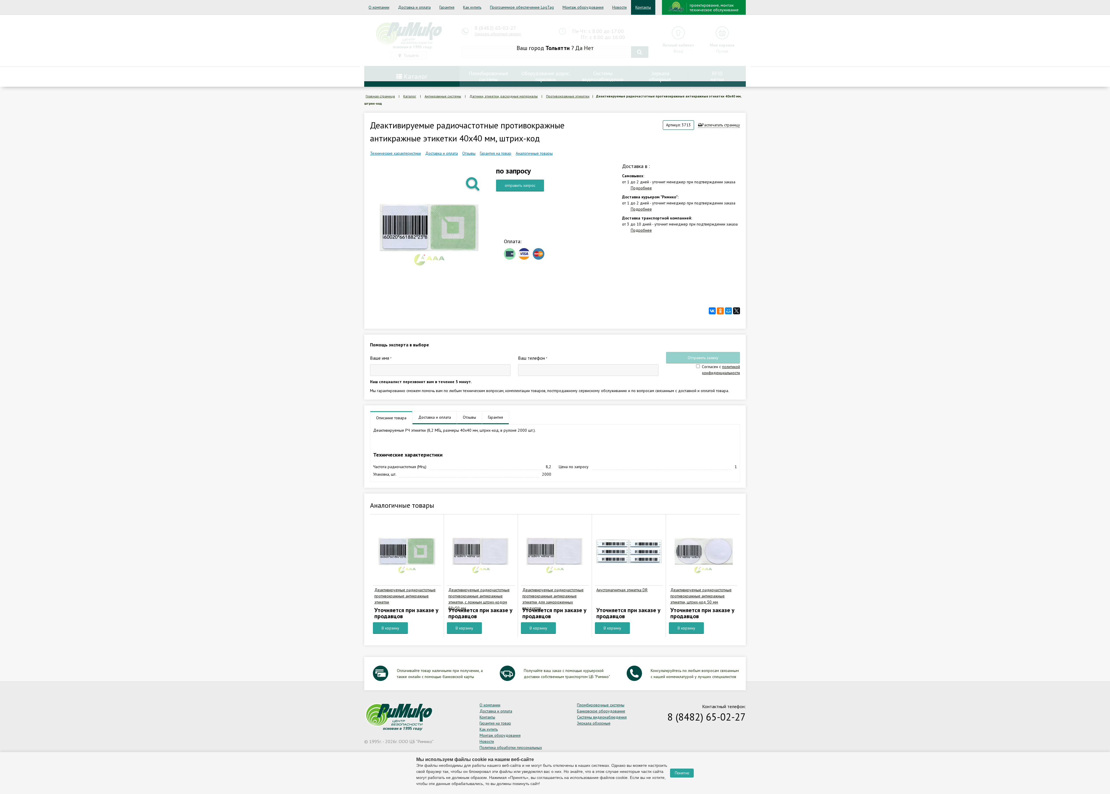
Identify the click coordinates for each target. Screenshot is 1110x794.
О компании (379, 7)
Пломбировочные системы (600, 705)
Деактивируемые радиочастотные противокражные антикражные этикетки (405, 596)
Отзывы (469, 153)
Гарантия (446, 7)
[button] (473, 183)
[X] (736, 310)
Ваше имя (380, 358)
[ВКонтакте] (712, 310)
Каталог (409, 96)
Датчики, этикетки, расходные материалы (503, 96)
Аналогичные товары (534, 153)
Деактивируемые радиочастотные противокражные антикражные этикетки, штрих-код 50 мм (701, 596)
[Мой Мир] (728, 310)
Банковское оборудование (601, 711)
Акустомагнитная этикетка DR (622, 589)
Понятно (682, 773)
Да (578, 48)
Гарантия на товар (495, 153)
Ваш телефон (532, 358)
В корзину (390, 628)
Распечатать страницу (721, 125)
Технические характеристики (395, 153)
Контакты (643, 7)
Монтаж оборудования (583, 7)
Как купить (472, 7)
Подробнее (641, 188)
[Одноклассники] (720, 310)
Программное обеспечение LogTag (522, 7)
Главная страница (380, 96)
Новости (619, 7)
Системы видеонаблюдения (602, 717)
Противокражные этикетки (567, 96)
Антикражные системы (443, 96)
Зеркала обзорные (593, 723)
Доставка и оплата (414, 7)
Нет (589, 48)
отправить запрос (520, 185)
